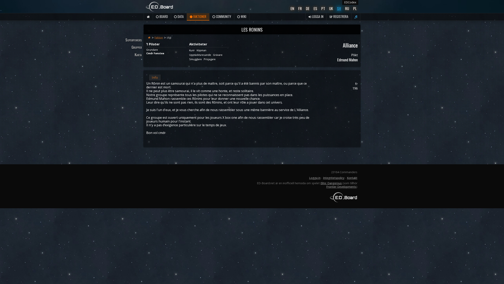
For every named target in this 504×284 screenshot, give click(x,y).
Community (223, 16)
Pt (323, 8)
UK (331, 8)
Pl (355, 8)
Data (180, 16)
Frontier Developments (341, 187)
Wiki (243, 16)
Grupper (137, 47)
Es (315, 8)
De (307, 8)
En (292, 8)
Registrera (340, 16)
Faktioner (199, 16)
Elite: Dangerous (331, 183)
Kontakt (352, 178)
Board (163, 16)
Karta (138, 54)
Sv (339, 8)
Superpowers (133, 40)
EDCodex (350, 2)
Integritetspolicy (333, 178)
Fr (300, 8)
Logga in (317, 16)
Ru (347, 8)
